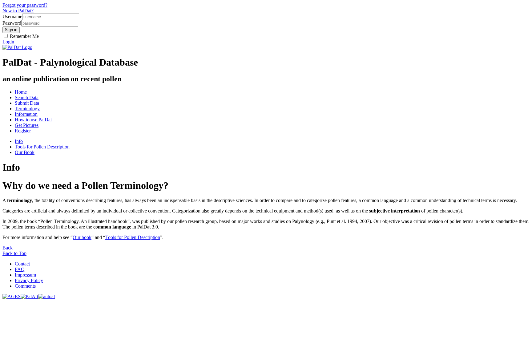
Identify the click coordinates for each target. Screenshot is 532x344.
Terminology (27, 108)
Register (23, 130)
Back (7, 247)
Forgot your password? (24, 5)
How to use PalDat (33, 119)
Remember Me (24, 36)
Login (8, 41)
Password (11, 23)
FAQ (20, 269)
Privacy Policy (29, 280)
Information (26, 114)
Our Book (24, 152)
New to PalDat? (18, 10)
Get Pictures (26, 125)
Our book (82, 237)
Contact (22, 263)
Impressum (25, 274)
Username (12, 16)
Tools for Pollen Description (42, 146)
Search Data (26, 97)
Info (19, 141)
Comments (25, 286)
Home (21, 92)
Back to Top (14, 253)
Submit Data (27, 103)
